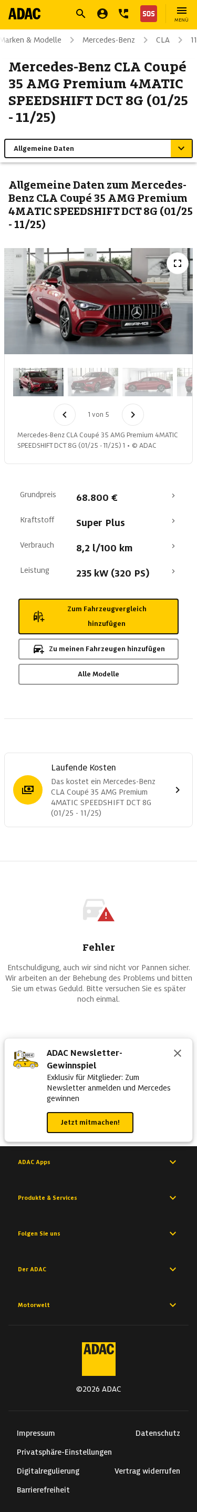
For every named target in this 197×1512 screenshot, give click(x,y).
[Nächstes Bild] (133, 415)
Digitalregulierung (48, 1471)
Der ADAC (32, 1269)
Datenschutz (158, 1433)
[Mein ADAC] (102, 13)
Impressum (36, 1433)
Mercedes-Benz (108, 40)
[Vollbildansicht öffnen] (178, 263)
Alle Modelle (98, 674)
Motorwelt (34, 1305)
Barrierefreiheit (43, 1490)
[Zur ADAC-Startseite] (24, 13)
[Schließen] (177, 1054)
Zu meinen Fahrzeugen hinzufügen (107, 648)
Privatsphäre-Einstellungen (64, 1452)
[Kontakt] (123, 13)
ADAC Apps (34, 1162)
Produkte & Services (47, 1197)
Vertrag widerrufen (147, 1471)
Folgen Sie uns (39, 1233)
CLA (163, 40)
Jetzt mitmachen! (90, 1122)
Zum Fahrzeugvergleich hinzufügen (107, 616)
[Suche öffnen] (81, 14)
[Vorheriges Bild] (65, 415)
